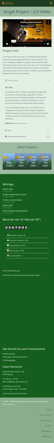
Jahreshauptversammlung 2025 (15, 211)
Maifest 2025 (8, 205)
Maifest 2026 (8, 189)
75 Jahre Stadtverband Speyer (15, 194)
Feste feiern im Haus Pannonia (15, 357)
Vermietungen (46, 420)
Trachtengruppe (9, 360)
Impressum (47, 436)
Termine (48, 425)
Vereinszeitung (9, 354)
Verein (49, 409)
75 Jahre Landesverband (12, 200)
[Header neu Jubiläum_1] (8, 3)
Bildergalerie (46, 431)
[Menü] (51, 3)
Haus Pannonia (45, 415)
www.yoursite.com (19, 123)
